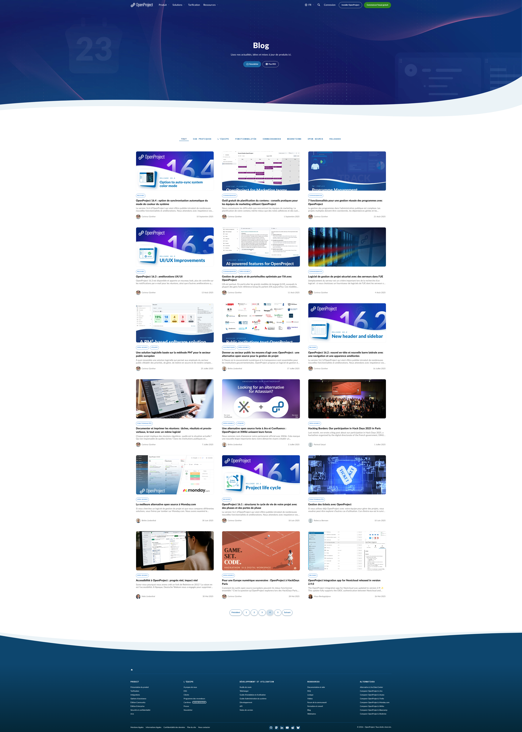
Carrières (187, 702)
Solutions (178, 5)
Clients (186, 695)
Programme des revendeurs (194, 699)
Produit (163, 5)
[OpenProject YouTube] (287, 728)
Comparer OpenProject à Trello (372, 699)
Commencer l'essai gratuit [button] (377, 5)
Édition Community (137, 702)
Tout (184, 138)
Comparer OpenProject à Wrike (372, 706)
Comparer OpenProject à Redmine (373, 714)
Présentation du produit (139, 687)
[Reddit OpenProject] (293, 728)
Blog (309, 710)
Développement (246, 702)
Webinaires (311, 714)
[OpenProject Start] (141, 5)
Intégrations (135, 695)
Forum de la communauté (317, 702)
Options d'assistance (138, 699)
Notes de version (246, 710)
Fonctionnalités (246, 138)
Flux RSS (272, 64)
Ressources (209, 5)
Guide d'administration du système (253, 699)
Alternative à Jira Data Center (371, 687)
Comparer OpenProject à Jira (371, 691)
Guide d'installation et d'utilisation (253, 695)
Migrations (294, 138)
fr (310, 5)
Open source (315, 138)
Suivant (287, 612)
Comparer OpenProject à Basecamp (373, 710)
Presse (186, 706)
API (241, 706)
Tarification (134, 691)
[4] (131, 670)
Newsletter (253, 64)
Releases (335, 138)
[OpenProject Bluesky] (298, 728)
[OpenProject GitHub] (271, 728)
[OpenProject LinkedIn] (282, 728)
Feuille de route (245, 687)
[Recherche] (319, 5)
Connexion (329, 5)
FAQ (309, 691)
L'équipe (223, 138)
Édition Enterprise (137, 706)
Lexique (310, 695)
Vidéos (310, 699)
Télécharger (244, 691)
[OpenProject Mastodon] (276, 728)
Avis (132, 714)
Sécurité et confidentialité (140, 710)
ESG (185, 691)
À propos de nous (190, 687)
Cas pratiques (202, 138)
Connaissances (272, 138)
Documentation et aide (316, 687)
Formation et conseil (315, 706)
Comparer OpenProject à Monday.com (374, 702)
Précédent (236, 612)
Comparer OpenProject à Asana (372, 695)
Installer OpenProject (350, 5)
